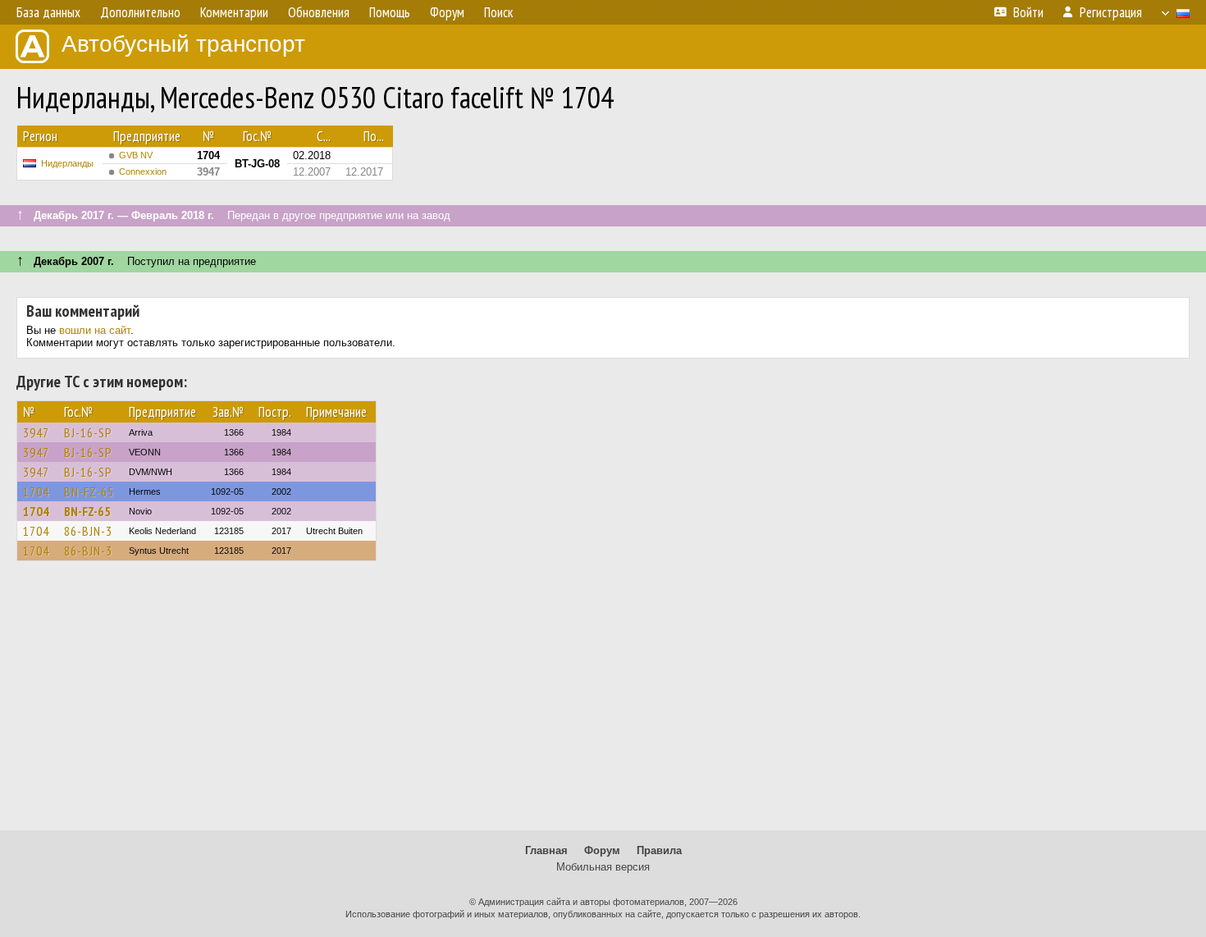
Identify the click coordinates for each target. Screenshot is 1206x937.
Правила (659, 850)
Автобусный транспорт (183, 44)
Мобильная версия (603, 867)
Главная (546, 850)
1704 (36, 491)
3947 (36, 432)
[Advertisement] (603, 703)
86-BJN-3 (88, 531)
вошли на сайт (94, 330)
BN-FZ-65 (89, 491)
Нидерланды (67, 163)
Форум (602, 850)
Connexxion (143, 171)
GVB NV (136, 155)
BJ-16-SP (88, 432)
